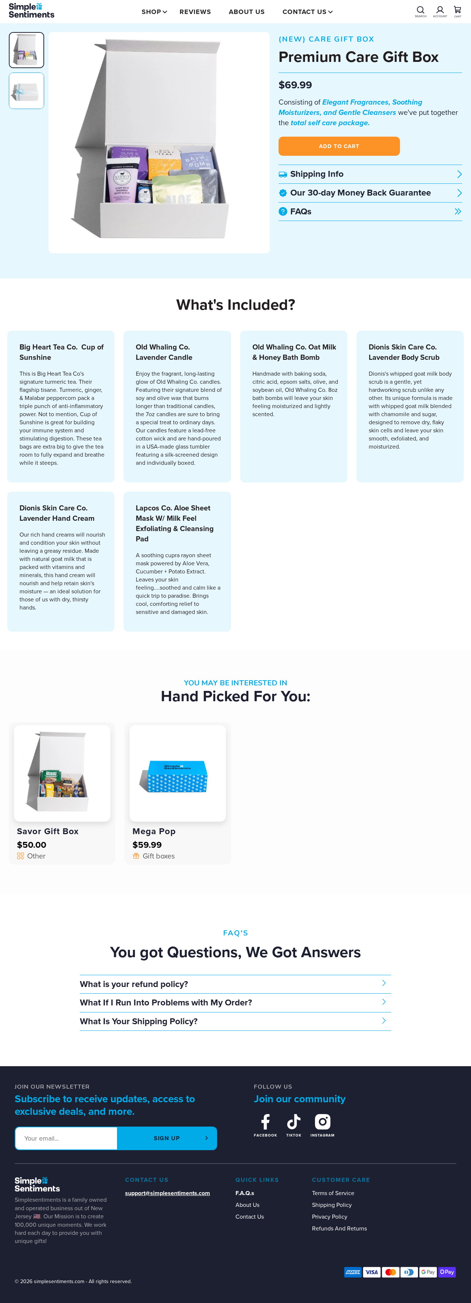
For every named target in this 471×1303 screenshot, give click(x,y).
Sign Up (167, 1138)
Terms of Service (333, 1193)
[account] (421, 11)
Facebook (265, 1135)
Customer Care (341, 1180)
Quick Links (257, 1180)
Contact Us (305, 12)
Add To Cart (339, 146)
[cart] (457, 11)
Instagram (323, 1135)
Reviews (195, 12)
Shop (151, 12)
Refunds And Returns (339, 1228)
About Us (247, 12)
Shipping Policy (332, 1205)
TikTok (293, 1135)
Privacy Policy (329, 1216)
